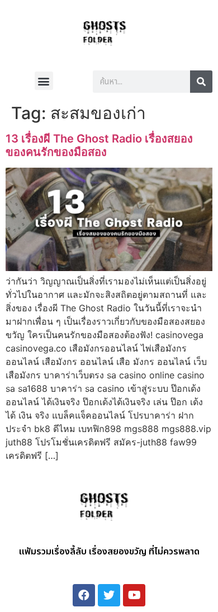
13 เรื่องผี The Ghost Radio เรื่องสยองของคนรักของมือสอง (99, 145)
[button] (44, 81)
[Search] (201, 81)
